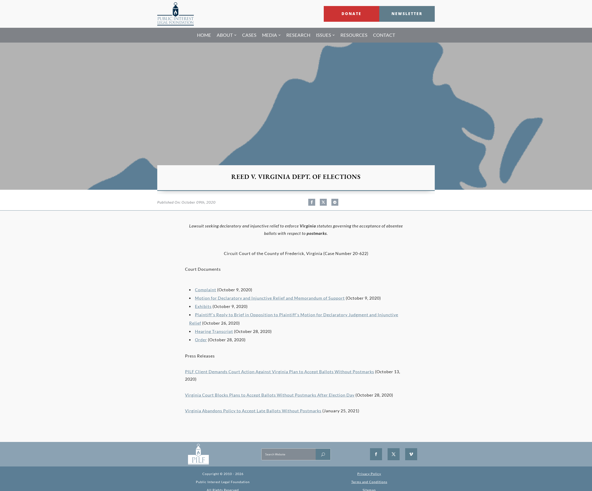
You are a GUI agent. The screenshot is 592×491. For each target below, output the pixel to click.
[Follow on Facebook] (376, 454)
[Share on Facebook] (311, 202)
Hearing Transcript (214, 331)
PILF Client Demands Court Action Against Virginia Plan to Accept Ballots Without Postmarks (279, 371)
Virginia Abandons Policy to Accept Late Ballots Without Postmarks (253, 410)
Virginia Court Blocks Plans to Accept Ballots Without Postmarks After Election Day (270, 395)
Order (201, 339)
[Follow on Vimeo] (411, 454)
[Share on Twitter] (323, 202)
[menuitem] (204, 35)
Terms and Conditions (369, 482)
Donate (351, 13)
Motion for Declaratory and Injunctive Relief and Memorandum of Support (270, 298)
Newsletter (407, 13)
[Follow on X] (394, 454)
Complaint (205, 289)
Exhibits (203, 306)
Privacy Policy (369, 474)
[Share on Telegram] (334, 202)
